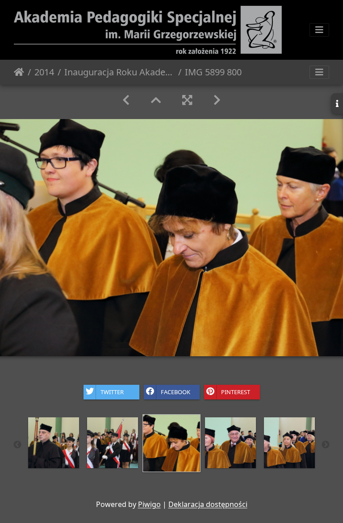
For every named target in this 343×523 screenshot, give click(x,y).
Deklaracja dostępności (207, 504)
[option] (53, 442)
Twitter (112, 391)
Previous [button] (17, 445)
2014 (44, 72)
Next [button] (325, 445)
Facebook (175, 391)
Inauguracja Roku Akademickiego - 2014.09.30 (119, 72)
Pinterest (235, 391)
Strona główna (19, 72)
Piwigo (149, 504)
